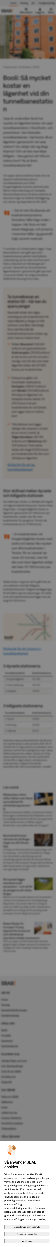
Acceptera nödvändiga (27, 1234)
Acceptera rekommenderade (27, 1227)
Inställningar (27, 1241)
